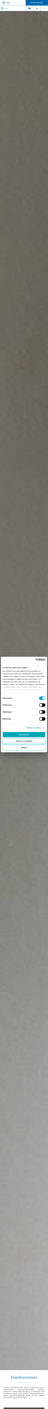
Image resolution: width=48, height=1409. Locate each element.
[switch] (42, 705)
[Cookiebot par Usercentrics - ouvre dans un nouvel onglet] (35, 659)
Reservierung (37, 3)
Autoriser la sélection (24, 741)
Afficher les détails (33, 728)
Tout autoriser (24, 735)
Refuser (24, 748)
